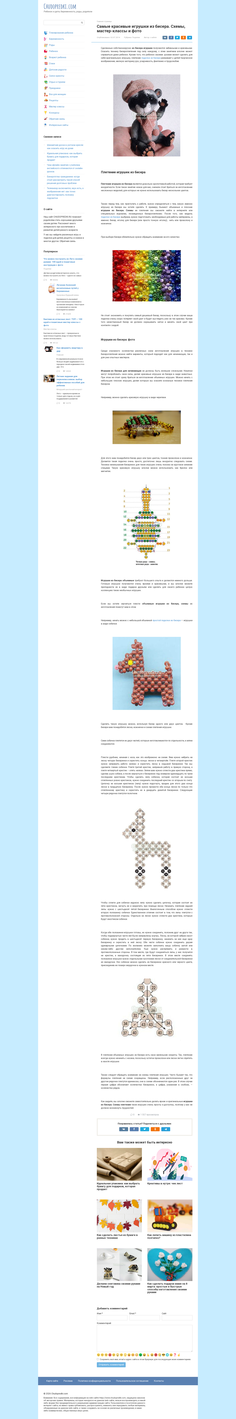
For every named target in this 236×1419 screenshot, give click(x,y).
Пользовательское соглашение (132, 1381)
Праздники (54, 88)
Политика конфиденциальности (94, 1381)
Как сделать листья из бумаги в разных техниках (117, 1236)
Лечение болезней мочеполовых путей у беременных (68, 288)
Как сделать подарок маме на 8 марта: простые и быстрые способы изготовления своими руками (167, 1288)
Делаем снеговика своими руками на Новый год (118, 1285)
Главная (60, 355)
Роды (52, 45)
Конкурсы (54, 112)
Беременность (56, 39)
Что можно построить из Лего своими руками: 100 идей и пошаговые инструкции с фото (63, 262)
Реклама (68, 1381)
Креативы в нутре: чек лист (165, 1183)
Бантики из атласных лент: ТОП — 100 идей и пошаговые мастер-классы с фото (63, 322)
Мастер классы (56, 106)
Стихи (52, 63)
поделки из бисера (151, 58)
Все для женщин (57, 94)
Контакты (159, 1381)
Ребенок (53, 51)
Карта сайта (52, 1381)
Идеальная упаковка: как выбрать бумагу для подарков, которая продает (118, 1186)
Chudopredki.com (60, 6)
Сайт (164, 1313)
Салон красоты (56, 76)
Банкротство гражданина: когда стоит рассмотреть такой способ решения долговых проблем (63, 179)
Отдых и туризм (57, 82)
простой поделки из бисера (167, 620)
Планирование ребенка (61, 32)
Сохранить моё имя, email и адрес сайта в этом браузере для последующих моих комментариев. (145, 1359)
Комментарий (104, 1323)
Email (132, 1313)
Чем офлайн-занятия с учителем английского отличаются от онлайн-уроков (65, 168)
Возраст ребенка (57, 57)
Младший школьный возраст (69, 389)
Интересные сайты (58, 125)
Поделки (136, 37)
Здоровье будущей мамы (68, 295)
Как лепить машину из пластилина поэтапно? (169, 1236)
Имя (100, 1313)
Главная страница (104, 21)
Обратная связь (57, 119)
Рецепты (53, 100)
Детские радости (57, 69)
